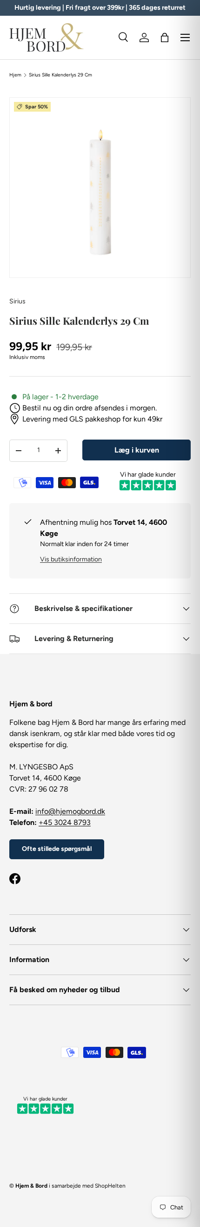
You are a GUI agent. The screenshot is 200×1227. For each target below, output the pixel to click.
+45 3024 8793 (65, 822)
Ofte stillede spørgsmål (57, 849)
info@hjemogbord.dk (70, 811)
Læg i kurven (136, 450)
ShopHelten (110, 1186)
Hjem (15, 75)
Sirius (17, 301)
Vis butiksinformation (71, 559)
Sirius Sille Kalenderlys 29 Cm (60, 75)
